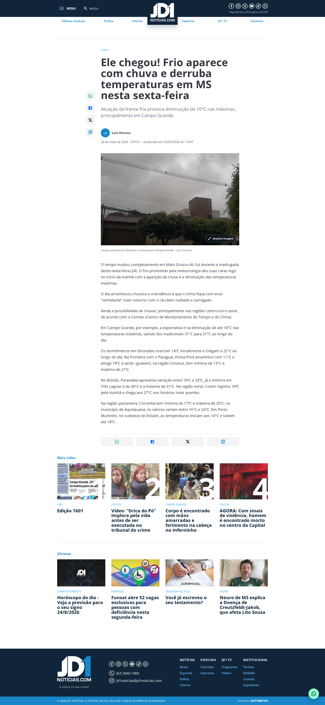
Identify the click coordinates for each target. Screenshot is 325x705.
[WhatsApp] (265, 6)
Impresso (207, 673)
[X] (245, 6)
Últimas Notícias (73, 21)
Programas (230, 667)
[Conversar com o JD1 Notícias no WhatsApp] (313, 693)
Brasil (184, 667)
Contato (249, 679)
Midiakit (249, 673)
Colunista (256, 21)
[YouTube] (251, 6)
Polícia (108, 21)
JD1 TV (222, 21)
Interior (137, 21)
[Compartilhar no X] (90, 120)
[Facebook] (231, 6)
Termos (248, 667)
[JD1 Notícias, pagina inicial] (74, 669)
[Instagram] (238, 6)
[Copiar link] (90, 132)
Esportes (188, 21)
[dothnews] (259, 701)
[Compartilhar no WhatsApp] (90, 96)
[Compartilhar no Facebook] (90, 108)
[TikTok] (258, 6)
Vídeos (226, 673)
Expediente (251, 685)
